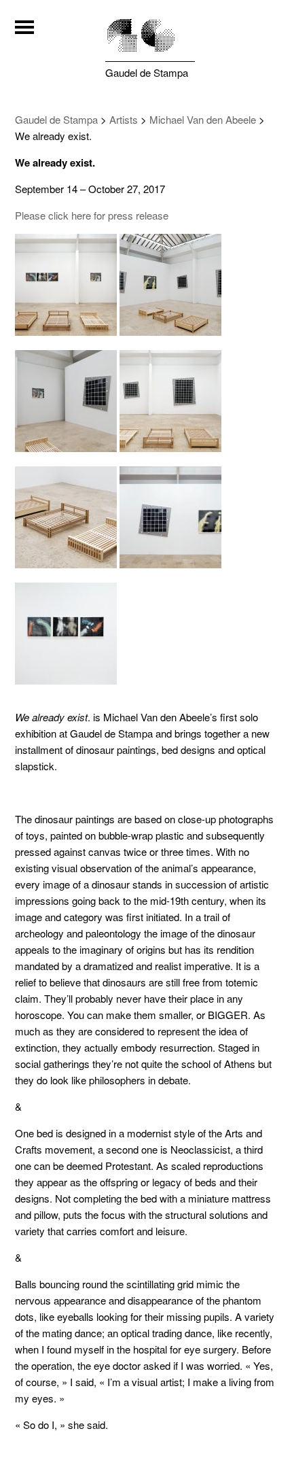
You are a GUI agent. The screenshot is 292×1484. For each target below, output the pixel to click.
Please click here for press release (91, 215)
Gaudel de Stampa (146, 72)
